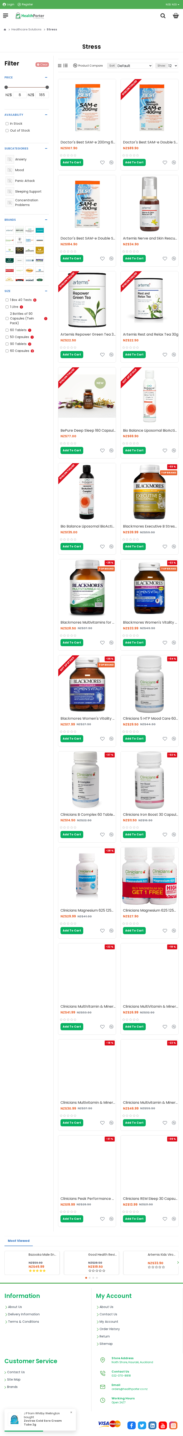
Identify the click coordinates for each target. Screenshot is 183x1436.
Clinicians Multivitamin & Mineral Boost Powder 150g (88, 1102)
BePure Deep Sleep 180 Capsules (88, 430)
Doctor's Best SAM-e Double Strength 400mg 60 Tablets (88, 238)
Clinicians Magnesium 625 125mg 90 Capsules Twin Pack (150, 910)
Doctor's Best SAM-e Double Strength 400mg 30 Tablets (150, 142)
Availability (13, 115)
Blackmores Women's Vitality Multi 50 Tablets (88, 718)
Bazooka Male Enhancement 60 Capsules (43, 1255)
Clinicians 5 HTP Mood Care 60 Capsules (150, 718)
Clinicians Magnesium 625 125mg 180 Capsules (88, 910)
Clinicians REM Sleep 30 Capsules (150, 1198)
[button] (5, 1262)
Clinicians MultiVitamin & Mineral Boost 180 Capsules (88, 1006)
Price (8, 77)
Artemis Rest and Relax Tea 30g (150, 334)
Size (7, 291)
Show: (162, 65)
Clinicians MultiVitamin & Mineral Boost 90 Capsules (150, 1006)
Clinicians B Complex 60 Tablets (88, 814)
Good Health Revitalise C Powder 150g (102, 1255)
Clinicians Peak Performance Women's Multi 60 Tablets (88, 1198)
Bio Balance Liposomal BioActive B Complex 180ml (150, 430)
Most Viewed (18, 1240)
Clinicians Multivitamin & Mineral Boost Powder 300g (150, 1102)
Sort (112, 65)
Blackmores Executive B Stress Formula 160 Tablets (150, 526)
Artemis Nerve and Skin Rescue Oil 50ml (150, 238)
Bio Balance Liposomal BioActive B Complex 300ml (88, 526)
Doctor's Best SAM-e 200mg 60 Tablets (88, 142)
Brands (10, 220)
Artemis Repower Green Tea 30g (88, 334)
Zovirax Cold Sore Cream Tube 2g (43, 1422)
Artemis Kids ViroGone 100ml (162, 1255)
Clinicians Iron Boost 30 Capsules (150, 814)
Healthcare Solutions (26, 29)
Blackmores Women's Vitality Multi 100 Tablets (150, 622)
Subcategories (16, 148)
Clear (44, 64)
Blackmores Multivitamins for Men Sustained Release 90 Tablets (88, 622)
